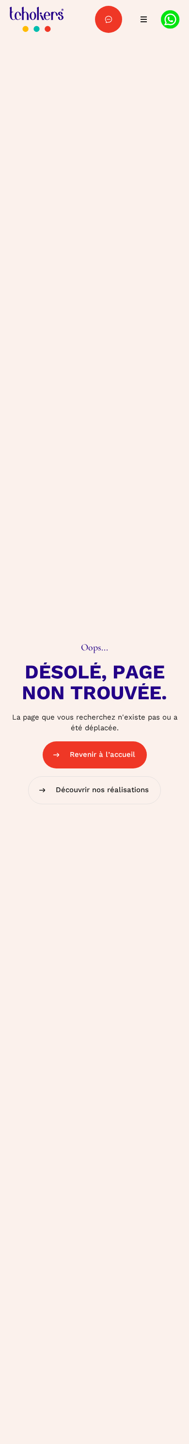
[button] (141, 19)
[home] (36, 19)
